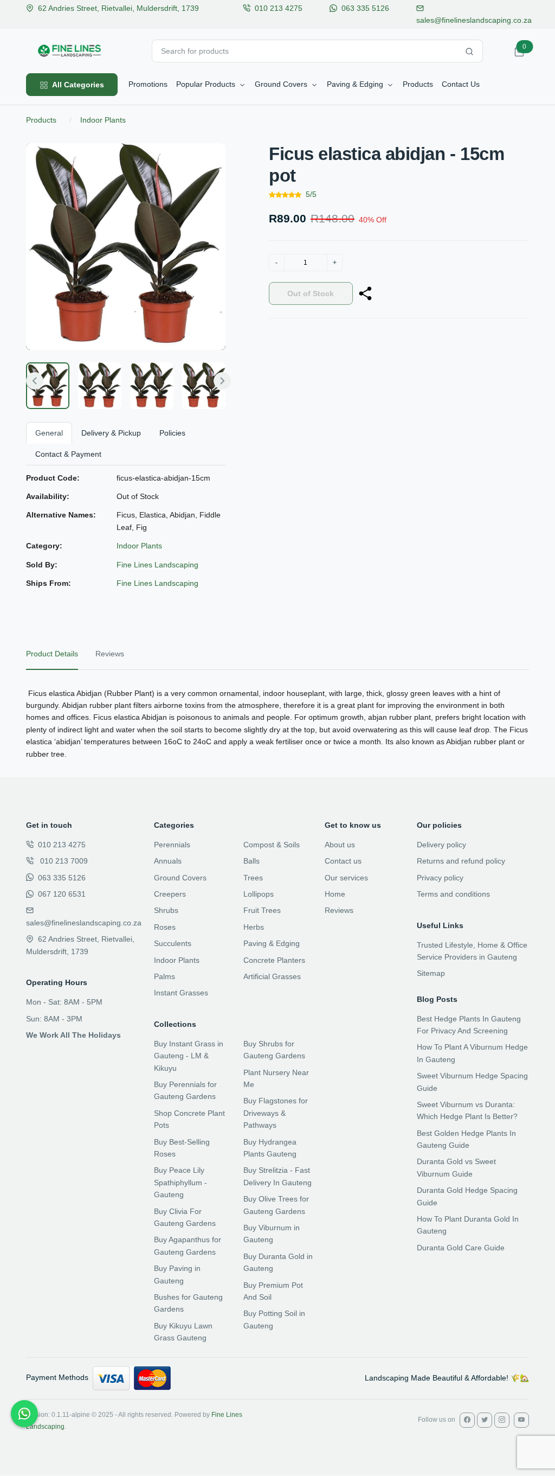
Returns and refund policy (461, 861)
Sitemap (431, 973)
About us (340, 844)
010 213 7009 (63, 861)
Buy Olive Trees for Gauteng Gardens (276, 1204)
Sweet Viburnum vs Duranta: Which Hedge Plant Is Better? (467, 1110)
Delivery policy (441, 844)
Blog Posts (437, 999)
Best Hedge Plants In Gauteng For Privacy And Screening (469, 1024)
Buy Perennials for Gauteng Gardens (185, 1090)
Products (418, 84)
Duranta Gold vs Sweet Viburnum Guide (456, 1167)
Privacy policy (440, 877)
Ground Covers (180, 877)
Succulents (172, 943)
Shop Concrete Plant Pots (189, 1119)
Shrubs (166, 910)
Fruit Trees (262, 910)
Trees (253, 877)
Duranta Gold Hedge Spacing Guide (467, 1196)
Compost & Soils (271, 844)
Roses (165, 927)
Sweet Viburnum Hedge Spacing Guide (472, 1081)
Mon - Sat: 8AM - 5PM (64, 1002)
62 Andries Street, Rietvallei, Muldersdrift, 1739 (118, 8)
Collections (175, 1024)
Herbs (253, 927)
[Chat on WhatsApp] (24, 1413)
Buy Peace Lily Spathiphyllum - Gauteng (180, 1182)
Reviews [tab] (109, 653)
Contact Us (461, 84)
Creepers (170, 894)
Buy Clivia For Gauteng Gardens (185, 1217)
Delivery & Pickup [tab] (111, 433)
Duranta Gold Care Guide (461, 1247)
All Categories (77, 84)
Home (335, 894)
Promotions (147, 84)
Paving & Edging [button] (355, 84)
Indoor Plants (103, 120)
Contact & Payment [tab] (68, 454)
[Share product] (365, 293)
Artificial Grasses (272, 976)
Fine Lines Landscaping (157, 564)
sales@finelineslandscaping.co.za (83, 922)
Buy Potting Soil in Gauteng (274, 1319)
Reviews (339, 910)
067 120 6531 (62, 894)
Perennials (172, 844)
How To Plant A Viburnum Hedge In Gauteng (472, 1053)
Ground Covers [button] (281, 84)
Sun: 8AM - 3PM (54, 1018)
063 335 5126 (365, 8)
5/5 (311, 194)
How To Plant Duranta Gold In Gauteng (468, 1225)
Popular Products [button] (205, 84)
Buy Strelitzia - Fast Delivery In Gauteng (277, 1176)
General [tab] (49, 433)
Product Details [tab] (52, 653)
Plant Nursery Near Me (276, 1078)
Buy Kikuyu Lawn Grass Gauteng (183, 1331)
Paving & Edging (271, 943)
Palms (164, 976)
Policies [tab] (172, 433)
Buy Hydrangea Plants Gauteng (269, 1148)
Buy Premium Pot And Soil (273, 1291)
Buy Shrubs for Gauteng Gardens (274, 1049)
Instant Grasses (181, 992)
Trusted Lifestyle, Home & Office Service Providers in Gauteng (472, 951)
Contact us (343, 861)
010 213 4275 (278, 8)
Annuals (168, 861)
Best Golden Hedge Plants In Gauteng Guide (466, 1139)
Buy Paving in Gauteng (177, 1274)
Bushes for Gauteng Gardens (188, 1303)
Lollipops (258, 894)
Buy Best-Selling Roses (182, 1148)
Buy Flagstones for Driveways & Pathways (275, 1112)
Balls (251, 861)
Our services (346, 877)
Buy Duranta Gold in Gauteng (278, 1262)
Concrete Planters (274, 960)
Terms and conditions (453, 894)
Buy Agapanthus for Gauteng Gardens (187, 1245)
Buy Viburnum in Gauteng (271, 1233)
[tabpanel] (277, 723)
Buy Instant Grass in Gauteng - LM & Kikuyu (188, 1055)
